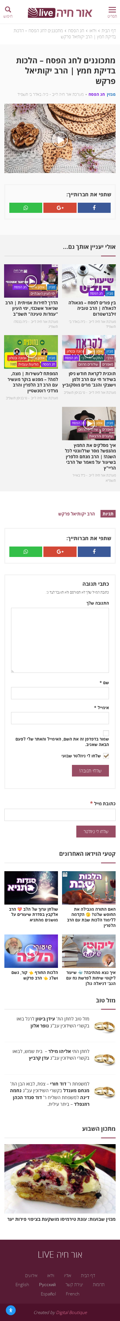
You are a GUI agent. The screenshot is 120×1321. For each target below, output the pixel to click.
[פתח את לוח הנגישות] (11, 1310)
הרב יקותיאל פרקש (76, 514)
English (22, 1284)
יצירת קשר (74, 1284)
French (73, 1294)
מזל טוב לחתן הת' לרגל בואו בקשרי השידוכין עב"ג (53, 1022)
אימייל (101, 707)
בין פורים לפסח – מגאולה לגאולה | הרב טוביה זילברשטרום (92, 308)
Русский (47, 1284)
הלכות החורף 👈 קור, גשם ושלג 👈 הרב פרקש (34, 975)
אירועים (31, 1275)
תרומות (99, 1284)
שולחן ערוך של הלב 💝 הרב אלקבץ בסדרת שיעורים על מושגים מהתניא (33, 915)
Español (48, 1294)
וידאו (92, 30)
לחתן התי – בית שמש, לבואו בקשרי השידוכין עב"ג (51, 1054)
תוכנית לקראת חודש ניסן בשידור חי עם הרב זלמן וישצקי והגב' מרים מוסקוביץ (89, 379)
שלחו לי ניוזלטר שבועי (81, 756)
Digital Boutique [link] (71, 1312)
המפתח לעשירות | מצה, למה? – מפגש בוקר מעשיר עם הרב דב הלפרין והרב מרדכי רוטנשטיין (33, 382)
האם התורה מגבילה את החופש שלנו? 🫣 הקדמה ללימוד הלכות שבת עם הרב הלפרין (91, 917)
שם (104, 682)
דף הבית (109, 30)
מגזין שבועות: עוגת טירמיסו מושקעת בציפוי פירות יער (61, 1219)
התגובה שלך (98, 603)
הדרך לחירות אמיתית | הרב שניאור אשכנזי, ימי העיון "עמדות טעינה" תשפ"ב (31, 308)
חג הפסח (76, 30)
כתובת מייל (103, 803)
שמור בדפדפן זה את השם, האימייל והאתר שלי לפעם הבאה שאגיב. (62, 741)
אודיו (67, 1275)
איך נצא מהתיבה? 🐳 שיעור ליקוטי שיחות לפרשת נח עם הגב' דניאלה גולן (91, 978)
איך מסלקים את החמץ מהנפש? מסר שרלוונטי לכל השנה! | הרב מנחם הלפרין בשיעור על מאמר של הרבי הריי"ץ (90, 456)
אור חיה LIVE (60, 1254)
